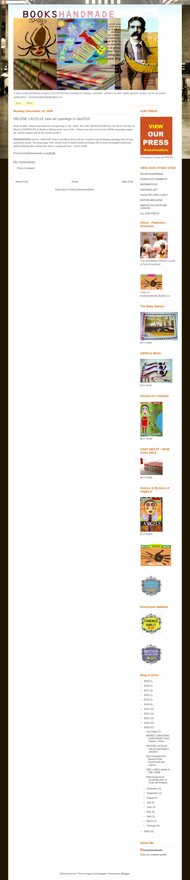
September (153, 793)
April (149, 816)
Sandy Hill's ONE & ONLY (154, 195)
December (152, 731)
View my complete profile (153, 854)
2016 (147, 695)
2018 (147, 686)
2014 (147, 704)
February (152, 825)
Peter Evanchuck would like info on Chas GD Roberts (156, 780)
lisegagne (102, 873)
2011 (146, 718)
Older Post (127, 181)
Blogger (125, 873)
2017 (147, 690)
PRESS (29, 103)
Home (18, 103)
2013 (147, 709)
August (151, 798)
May (149, 812)
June (149, 807)
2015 (147, 699)
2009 (147, 727)
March (150, 821)
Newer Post (22, 181)
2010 (147, 723)
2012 (147, 713)
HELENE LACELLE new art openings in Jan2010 (157, 749)
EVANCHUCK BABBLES (153, 179)
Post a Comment (26, 168)
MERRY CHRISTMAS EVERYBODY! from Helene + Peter (158, 738)
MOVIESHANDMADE (151, 174)
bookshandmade (152, 850)
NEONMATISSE (149, 184)
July (149, 802)
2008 (147, 831)
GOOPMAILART (149, 189)
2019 (147, 681)
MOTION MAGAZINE (151, 200)
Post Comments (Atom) (81, 189)
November (152, 788)
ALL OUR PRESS (149, 213)
